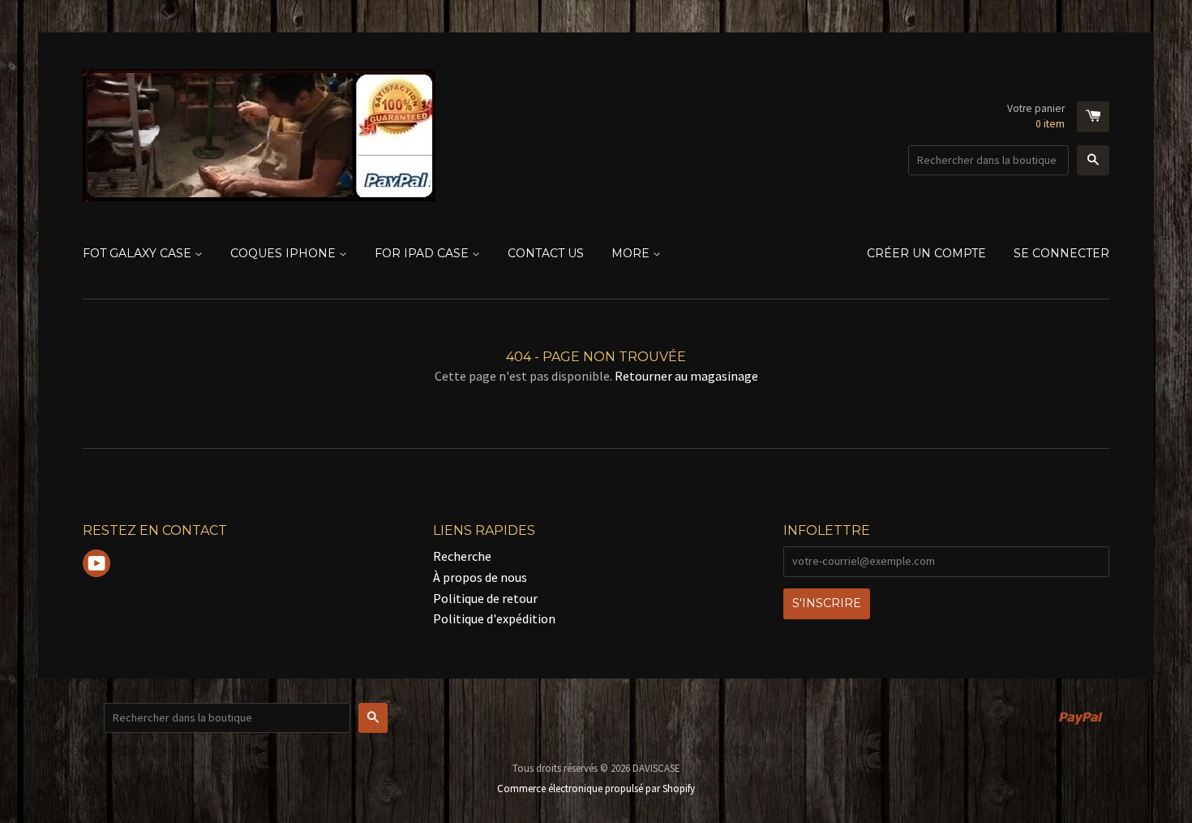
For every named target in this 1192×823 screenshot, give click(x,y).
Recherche (462, 556)
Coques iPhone (284, 253)
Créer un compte (926, 253)
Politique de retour (485, 598)
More (632, 253)
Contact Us (546, 253)
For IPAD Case (423, 253)
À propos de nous (480, 577)
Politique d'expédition (494, 618)
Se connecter (1061, 253)
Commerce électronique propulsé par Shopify (596, 788)
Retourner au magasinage (686, 376)
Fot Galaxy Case (139, 253)
